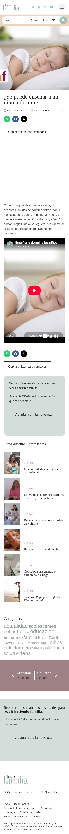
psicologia (53, 647)
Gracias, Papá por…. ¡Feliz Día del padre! (42, 598)
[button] (62, 7)
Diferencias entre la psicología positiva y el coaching (44, 496)
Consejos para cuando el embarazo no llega (40, 573)
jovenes (10, 643)
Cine (27, 632)
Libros (22, 643)
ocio (26, 648)
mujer (43, 642)
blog (21, 632)
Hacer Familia (49, 638)
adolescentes (42, 626)
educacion (42, 631)
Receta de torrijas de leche (41, 549)
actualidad (16, 626)
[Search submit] (63, 20)
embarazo (13, 637)
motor (32, 643)
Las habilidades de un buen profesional (42, 470)
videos (29, 463)
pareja (37, 648)
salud (9, 653)
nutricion (12, 647)
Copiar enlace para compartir (27, 131)
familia (30, 637)
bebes (10, 631)
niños (56, 642)
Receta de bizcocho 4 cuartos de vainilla (43, 521)
